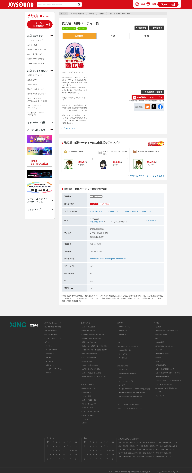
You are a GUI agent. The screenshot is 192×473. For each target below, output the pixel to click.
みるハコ (121, 342)
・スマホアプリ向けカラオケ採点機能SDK (167, 380)
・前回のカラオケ (50, 365)
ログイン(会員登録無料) (39, 24)
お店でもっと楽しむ (37, 70)
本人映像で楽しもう (35, 54)
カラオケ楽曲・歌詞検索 (52, 327)
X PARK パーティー (130, 211)
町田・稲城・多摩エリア (146, 453)
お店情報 (79, 36)
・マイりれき (48, 361)
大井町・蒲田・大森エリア (164, 449)
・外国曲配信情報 (86, 361)
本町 (102, 222)
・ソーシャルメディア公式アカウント (166, 330)
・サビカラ (84, 419)
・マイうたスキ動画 (50, 349)
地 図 (146, 36)
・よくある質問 (159, 342)
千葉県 (91, 14)
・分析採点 (47, 357)
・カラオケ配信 (122, 358)
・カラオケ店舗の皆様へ (162, 376)
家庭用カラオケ (123, 366)
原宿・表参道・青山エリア (164, 456)
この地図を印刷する (153, 92)
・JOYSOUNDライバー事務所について (166, 388)
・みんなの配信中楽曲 (125, 350)
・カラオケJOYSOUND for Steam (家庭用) (131, 392)
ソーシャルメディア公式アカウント (37, 200)
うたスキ (47, 342)
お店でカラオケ (35, 35)
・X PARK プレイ (123, 334)
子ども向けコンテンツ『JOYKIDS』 (35, 114)
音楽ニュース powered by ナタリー (130, 408)
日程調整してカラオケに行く (150, 97)
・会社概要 (157, 327)
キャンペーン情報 (36, 122)
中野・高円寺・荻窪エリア (145, 456)
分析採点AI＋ (32, 80)
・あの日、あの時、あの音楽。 (91, 369)
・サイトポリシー (159, 350)
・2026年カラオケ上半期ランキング (92, 334)
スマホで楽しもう (36, 129)
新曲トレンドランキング (36, 50)
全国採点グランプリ (35, 75)
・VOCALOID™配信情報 (89, 353)
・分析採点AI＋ (86, 392)
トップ (63, 14)
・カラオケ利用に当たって (162, 353)
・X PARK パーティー (125, 327)
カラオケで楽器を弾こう (36, 94)
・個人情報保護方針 (160, 365)
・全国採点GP (49, 353)
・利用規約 (157, 357)
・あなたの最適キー (87, 415)
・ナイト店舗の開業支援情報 (163, 384)
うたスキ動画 (32, 84)
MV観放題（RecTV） (98, 211)
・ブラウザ (121, 385)
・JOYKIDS (85, 423)
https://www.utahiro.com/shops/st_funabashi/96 (108, 259)
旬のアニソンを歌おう (35, 59)
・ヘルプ (157, 338)
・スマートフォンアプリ (125, 381)
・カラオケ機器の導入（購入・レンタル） (167, 373)
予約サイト (157, 28)
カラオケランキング (35, 40)
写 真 (113, 36)
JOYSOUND (20, 5)
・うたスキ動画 (86, 396)
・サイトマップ (159, 396)
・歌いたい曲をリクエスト (89, 404)
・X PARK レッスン (124, 330)
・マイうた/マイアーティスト (53, 369)
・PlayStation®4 (123, 370)
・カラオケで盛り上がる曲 (89, 365)
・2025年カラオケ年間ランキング (92, 338)
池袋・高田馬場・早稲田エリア (128, 446)
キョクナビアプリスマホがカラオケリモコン (37, 99)
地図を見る (152, 220)
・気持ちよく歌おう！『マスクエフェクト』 (95, 376)
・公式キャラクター (160, 334)
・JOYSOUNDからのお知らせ (163, 346)
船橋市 (102, 14)
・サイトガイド (122, 354)
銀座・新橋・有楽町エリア (167, 442)
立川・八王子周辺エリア (168, 446)
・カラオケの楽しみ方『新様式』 (91, 373)
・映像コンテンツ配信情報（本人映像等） (94, 346)
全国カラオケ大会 (50, 334)
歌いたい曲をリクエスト (36, 89)
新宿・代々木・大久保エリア (127, 442)
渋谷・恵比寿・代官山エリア (148, 442)
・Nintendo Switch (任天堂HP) (127, 373)
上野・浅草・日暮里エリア (126, 449)
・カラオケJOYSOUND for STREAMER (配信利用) (134, 389)
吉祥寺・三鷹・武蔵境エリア (127, 453)
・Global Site (158, 392)
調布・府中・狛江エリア (163, 453)
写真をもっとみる (70, 128)
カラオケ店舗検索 (50, 330)
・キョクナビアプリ (87, 407)
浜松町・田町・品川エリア (145, 449)
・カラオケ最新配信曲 (88, 327)
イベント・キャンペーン (52, 338)
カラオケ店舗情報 (77, 14)
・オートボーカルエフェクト (90, 411)
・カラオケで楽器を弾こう (89, 400)
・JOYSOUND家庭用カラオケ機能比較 (130, 396)
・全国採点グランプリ (88, 388)
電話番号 (142, 28)
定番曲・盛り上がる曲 (35, 63)
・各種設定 (47, 372)
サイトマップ (34, 209)
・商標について (159, 361)
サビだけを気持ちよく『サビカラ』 (35, 107)
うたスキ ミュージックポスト (128, 346)
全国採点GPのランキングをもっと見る (147, 175)
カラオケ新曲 (32, 45)
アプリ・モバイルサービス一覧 (128, 404)
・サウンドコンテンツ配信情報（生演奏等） (95, 350)
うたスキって (47, 16)
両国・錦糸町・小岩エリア (126, 456)
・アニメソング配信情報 (88, 357)
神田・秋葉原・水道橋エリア (149, 446)
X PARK (120, 323)
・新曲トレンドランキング (89, 342)
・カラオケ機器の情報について (164, 369)
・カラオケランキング (88, 330)
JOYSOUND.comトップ (52, 323)
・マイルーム (48, 346)
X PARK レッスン (114, 211)
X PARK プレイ (146, 211)
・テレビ (120, 377)
